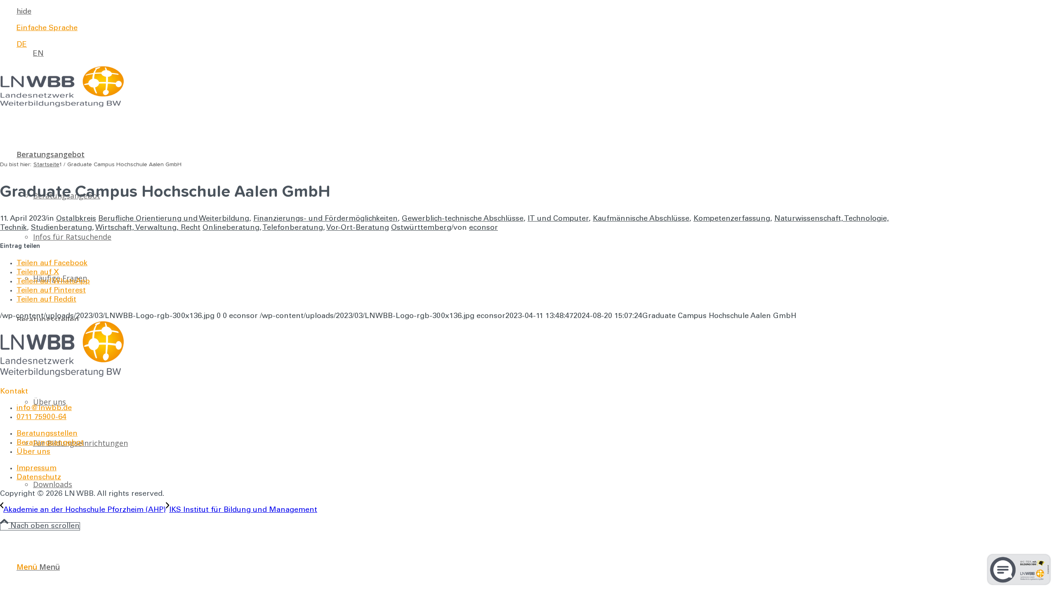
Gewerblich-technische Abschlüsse (462, 219)
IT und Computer (558, 219)
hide (23, 12)
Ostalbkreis (76, 219)
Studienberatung (61, 228)
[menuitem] (457, 11)
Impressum (36, 468)
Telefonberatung (292, 228)
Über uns (33, 452)
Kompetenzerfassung (731, 219)
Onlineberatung (231, 228)
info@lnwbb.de (44, 408)
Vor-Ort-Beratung (357, 228)
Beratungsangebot (50, 443)
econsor (483, 228)
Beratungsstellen (47, 434)
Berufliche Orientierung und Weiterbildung (173, 219)
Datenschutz (38, 477)
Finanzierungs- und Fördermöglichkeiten (325, 219)
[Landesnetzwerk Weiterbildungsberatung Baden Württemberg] (62, 105)
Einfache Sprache (47, 28)
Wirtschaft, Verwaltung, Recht (147, 228)
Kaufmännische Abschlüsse (641, 219)
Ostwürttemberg (421, 228)
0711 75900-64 (41, 417)
